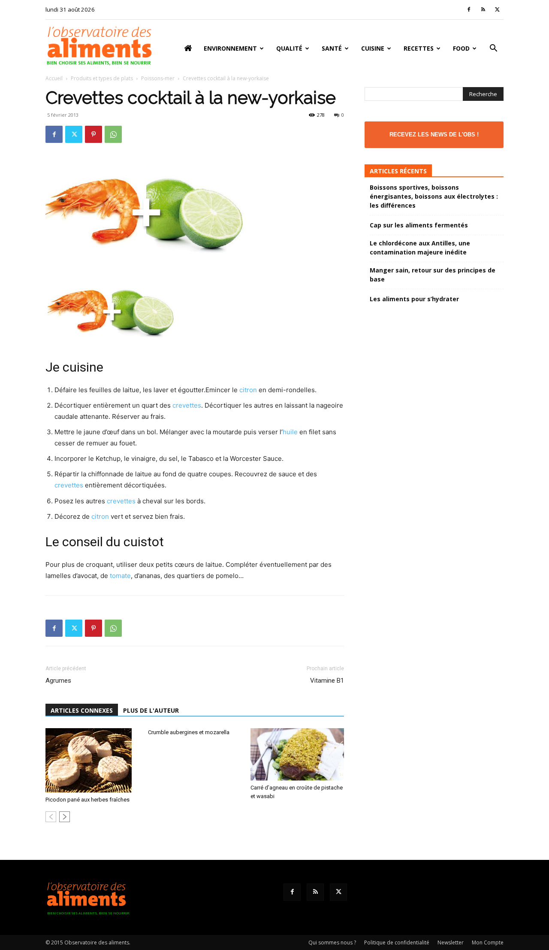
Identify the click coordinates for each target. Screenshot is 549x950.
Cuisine (372, 48)
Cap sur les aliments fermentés (419, 225)
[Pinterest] (93, 134)
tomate (120, 576)
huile (290, 432)
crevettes (186, 405)
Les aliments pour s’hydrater (414, 299)
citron (248, 390)
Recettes (419, 48)
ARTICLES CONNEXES (82, 710)
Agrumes (58, 680)
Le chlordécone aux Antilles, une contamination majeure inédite (420, 247)
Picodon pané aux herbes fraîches (87, 799)
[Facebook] (468, 9)
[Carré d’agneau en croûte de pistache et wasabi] (297, 754)
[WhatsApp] (113, 134)
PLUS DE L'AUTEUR (151, 710)
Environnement (230, 48)
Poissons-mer (158, 78)
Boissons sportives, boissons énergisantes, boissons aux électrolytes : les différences (434, 196)
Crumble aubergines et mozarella (188, 732)
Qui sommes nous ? (332, 942)
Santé (332, 48)
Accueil (54, 78)
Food (461, 48)
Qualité (289, 48)
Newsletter (450, 942)
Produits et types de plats (102, 78)
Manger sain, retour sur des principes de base (432, 274)
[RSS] (483, 9)
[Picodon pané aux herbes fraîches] (92, 760)
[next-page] (64, 816)
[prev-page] (50, 816)
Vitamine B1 (327, 680)
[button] (493, 49)
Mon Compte (488, 942)
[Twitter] (497, 9)
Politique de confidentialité (396, 942)
